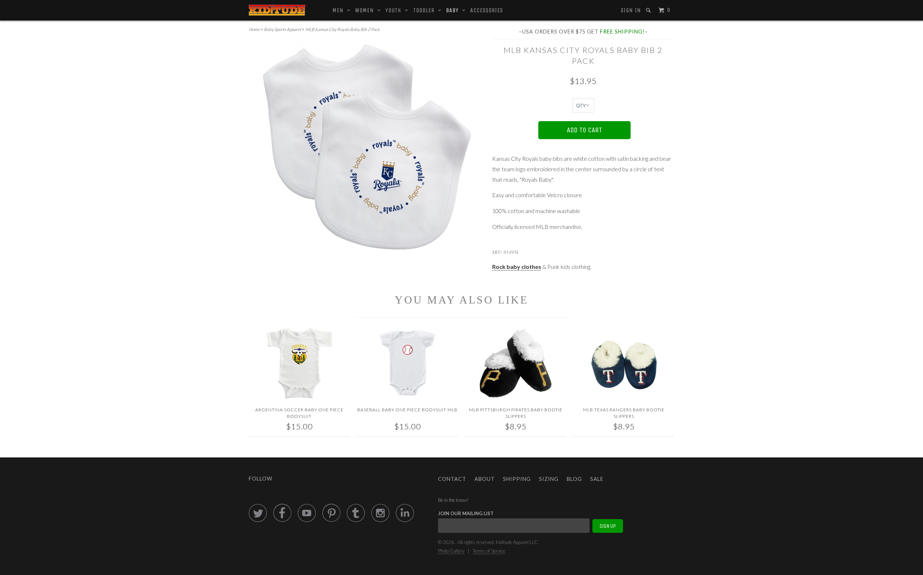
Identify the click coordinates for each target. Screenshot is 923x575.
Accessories (486, 10)
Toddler (425, 10)
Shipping (517, 479)
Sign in (631, 10)
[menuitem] (630, 10)
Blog (574, 479)
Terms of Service (489, 551)
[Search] (649, 10)
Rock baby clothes (516, 266)
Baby (454, 10)
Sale (597, 479)
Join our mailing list (466, 513)
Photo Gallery (451, 551)
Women (366, 10)
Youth (395, 10)
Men (339, 10)
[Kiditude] (277, 10)
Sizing (548, 479)
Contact (452, 479)
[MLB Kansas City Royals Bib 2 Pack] (367, 147)
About (484, 479)
